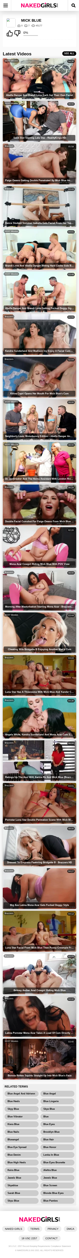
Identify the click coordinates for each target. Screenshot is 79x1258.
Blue (46, 1116)
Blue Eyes (49, 1124)
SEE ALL (69, 53)
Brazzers (9, 146)
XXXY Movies (11, 61)
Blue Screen (50, 1185)
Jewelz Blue (50, 1177)
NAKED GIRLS (13, 1228)
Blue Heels (14, 1101)
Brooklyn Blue (51, 1131)
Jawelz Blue (14, 1177)
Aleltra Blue (50, 1170)
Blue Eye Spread (17, 1147)
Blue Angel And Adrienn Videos (21, 1094)
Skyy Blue (13, 1109)
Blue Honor (49, 1147)
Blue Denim (14, 1154)
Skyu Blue (13, 1200)
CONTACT (51, 1238)
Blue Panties (50, 1200)
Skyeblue (13, 1185)
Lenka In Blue (51, 1154)
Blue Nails (13, 1131)
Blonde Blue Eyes (53, 1193)
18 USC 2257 (29, 1238)
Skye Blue (49, 1109)
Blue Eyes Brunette (54, 1162)
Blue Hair (48, 1139)
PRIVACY (53, 1228)
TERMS (34, 1228)
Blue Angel (49, 1093)
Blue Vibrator (15, 1116)
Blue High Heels (17, 1162)
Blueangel (13, 1139)
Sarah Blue (14, 1193)
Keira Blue (13, 1170)
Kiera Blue (13, 1124)
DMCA (70, 1228)
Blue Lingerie (51, 1101)
